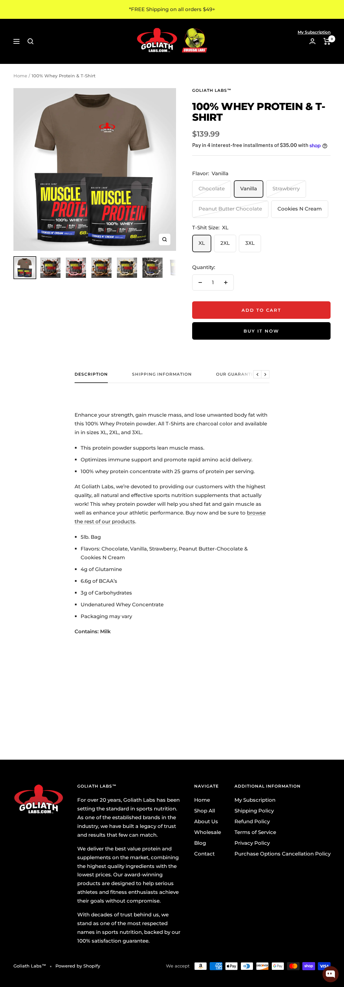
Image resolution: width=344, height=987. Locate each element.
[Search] (31, 41)
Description (91, 374)
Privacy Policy (252, 843)
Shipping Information (162, 374)
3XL (250, 243)
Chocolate (212, 188)
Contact (204, 853)
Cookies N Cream (299, 208)
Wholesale (207, 832)
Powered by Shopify (77, 966)
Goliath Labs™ (211, 90)
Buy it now (261, 331)
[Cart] (327, 41)
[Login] (312, 41)
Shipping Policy (254, 810)
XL (202, 243)
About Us (206, 821)
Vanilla (248, 188)
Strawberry (286, 188)
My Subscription (314, 32)
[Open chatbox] (330, 974)
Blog (200, 843)
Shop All (204, 810)
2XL (225, 243)
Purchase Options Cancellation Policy (282, 853)
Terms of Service (255, 832)
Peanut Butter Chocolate (230, 208)
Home (20, 75)
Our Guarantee (236, 374)
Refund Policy (252, 821)
